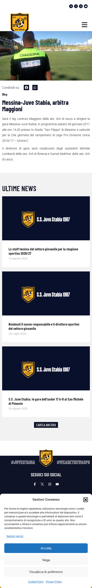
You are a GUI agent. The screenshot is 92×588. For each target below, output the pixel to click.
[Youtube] (86, 6)
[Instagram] (81, 6)
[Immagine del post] (46, 218)
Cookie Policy (36, 581)
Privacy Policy (54, 581)
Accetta (46, 548)
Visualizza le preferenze (46, 572)
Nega (46, 560)
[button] (85, 500)
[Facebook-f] (71, 6)
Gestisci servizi (14, 536)
